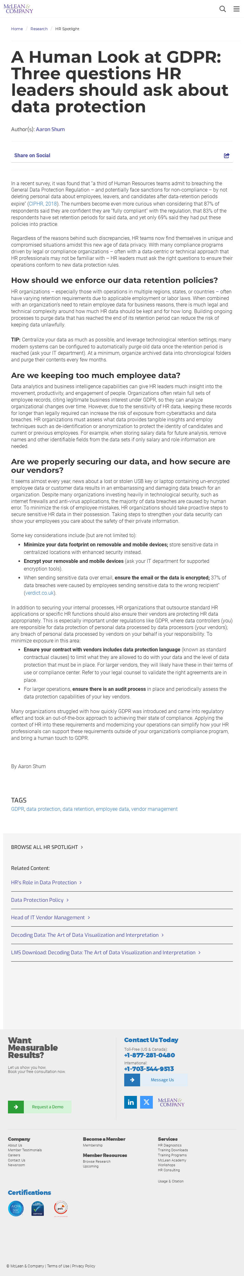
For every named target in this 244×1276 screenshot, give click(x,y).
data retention (78, 809)
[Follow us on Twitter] (146, 1102)
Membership (93, 1145)
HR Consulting (169, 1170)
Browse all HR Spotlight (44, 847)
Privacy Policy (83, 1266)
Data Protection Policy (37, 900)
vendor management (154, 809)
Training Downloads (173, 1150)
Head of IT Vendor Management (48, 917)
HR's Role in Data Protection (44, 882)
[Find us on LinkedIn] (130, 1102)
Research (39, 28)
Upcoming (90, 1166)
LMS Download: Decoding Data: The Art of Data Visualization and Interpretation (103, 952)
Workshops (166, 1165)
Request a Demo (47, 1107)
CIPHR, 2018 (43, 204)
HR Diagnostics (170, 1145)
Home (17, 28)
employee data (112, 809)
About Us (15, 1145)
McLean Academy (172, 1160)
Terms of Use (58, 1266)
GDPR (17, 809)
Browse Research (97, 1161)
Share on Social (32, 155)
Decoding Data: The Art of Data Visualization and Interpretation (85, 935)
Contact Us (16, 1160)
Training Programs (172, 1155)
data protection (43, 809)
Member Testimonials (25, 1150)
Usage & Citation (171, 1181)
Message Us (162, 1080)
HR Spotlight (67, 28)
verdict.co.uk (39, 593)
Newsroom (16, 1165)
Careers (14, 1155)
